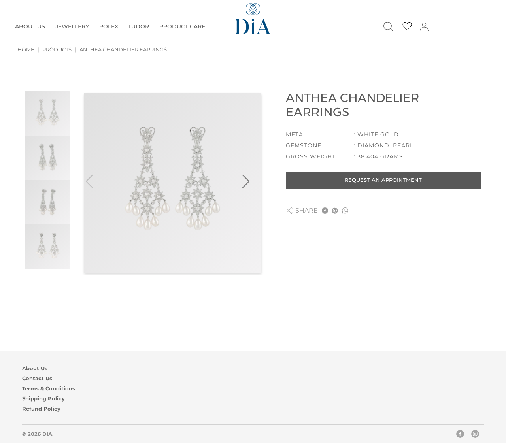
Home (25, 49)
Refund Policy (41, 409)
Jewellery (72, 26)
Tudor (138, 26)
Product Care (182, 26)
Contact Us (37, 378)
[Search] (388, 26)
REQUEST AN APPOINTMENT (383, 180)
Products (57, 49)
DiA (47, 434)
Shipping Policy (43, 399)
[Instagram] (475, 435)
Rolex (108, 26)
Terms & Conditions (48, 389)
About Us (30, 26)
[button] (251, 183)
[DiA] (253, 18)
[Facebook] (460, 435)
